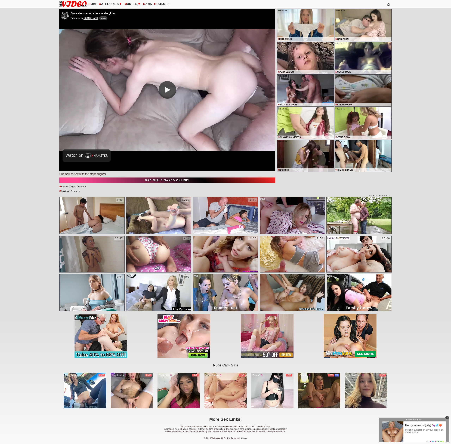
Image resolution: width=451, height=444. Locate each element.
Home (92, 3)
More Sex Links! (225, 419)
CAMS (147, 3)
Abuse (244, 438)
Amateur (81, 186)
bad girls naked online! (167, 180)
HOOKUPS (161, 3)
